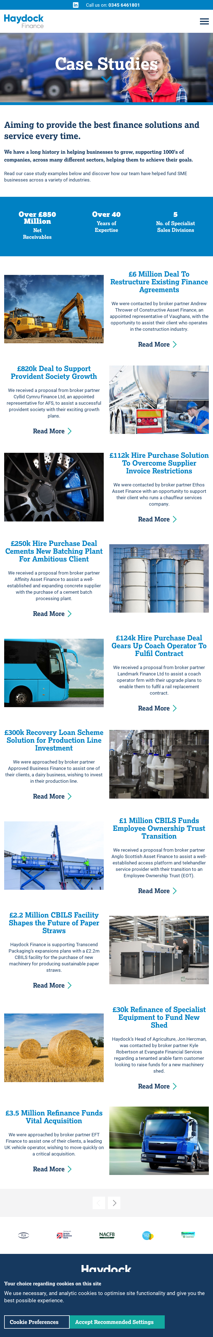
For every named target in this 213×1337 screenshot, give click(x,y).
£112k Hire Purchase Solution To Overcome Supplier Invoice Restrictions (159, 463)
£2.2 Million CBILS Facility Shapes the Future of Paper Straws (54, 923)
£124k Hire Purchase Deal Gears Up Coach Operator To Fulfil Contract (159, 645)
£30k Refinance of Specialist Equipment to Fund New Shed (159, 1017)
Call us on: (113, 5)
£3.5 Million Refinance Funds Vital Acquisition (54, 1117)
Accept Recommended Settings (114, 1322)
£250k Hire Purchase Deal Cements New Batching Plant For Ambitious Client (54, 551)
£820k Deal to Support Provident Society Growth (54, 372)
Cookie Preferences (34, 1322)
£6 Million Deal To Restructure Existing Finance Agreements (159, 282)
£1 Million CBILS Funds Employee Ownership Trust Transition (159, 828)
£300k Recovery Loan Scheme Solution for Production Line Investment (53, 740)
